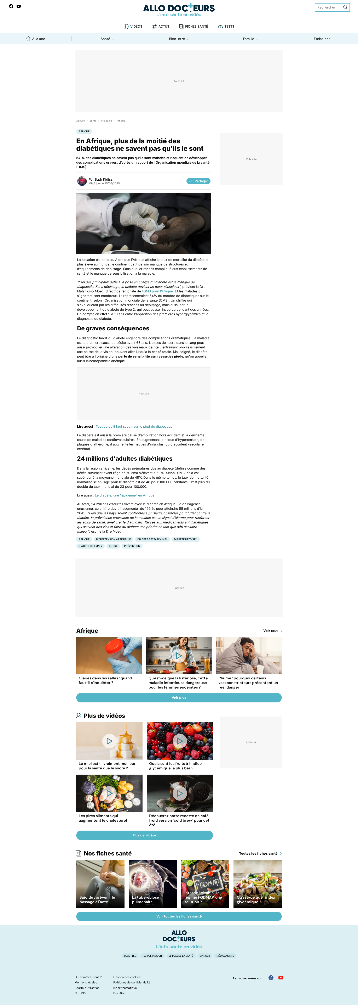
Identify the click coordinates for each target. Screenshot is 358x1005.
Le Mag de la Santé (181, 956)
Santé (105, 39)
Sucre (113, 546)
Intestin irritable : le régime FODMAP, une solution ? (203, 897)
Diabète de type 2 (90, 546)
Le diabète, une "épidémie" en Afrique (124, 495)
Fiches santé (196, 26)
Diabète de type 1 (185, 539)
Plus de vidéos (104, 715)
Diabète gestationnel (152, 539)
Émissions (322, 39)
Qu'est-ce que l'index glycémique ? (256, 899)
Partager (201, 181)
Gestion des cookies (126, 977)
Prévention (132, 546)
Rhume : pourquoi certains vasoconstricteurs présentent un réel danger (248, 683)
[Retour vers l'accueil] (179, 9)
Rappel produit (152, 956)
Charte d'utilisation (87, 988)
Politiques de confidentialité (131, 982)
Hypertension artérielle (113, 539)
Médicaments (225, 956)
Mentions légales (86, 982)
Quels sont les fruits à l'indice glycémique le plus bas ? (175, 766)
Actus (163, 26)
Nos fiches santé (108, 853)
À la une (38, 39)
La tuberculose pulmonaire (145, 899)
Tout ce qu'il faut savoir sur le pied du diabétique (134, 426)
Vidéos (136, 26)
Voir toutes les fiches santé (179, 916)
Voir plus (179, 697)
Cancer (205, 956)
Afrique (121, 120)
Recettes (130, 956)
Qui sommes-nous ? (88, 977)
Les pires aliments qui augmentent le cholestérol (103, 818)
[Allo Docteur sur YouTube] (280, 977)
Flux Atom (119, 993)
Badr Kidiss (104, 179)
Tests (229, 26)
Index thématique (125, 988)
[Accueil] (179, 939)
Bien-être (177, 39)
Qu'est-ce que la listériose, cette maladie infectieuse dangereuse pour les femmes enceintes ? (178, 683)
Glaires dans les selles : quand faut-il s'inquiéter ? (105, 680)
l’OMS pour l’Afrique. (158, 291)
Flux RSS (80, 993)
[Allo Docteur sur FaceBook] (11, 6)
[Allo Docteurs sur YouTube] (19, 6)
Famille (248, 39)
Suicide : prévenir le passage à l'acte (97, 899)
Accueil (80, 120)
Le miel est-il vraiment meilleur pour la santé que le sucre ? (107, 766)
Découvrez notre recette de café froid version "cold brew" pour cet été (179, 820)
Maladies (106, 120)
